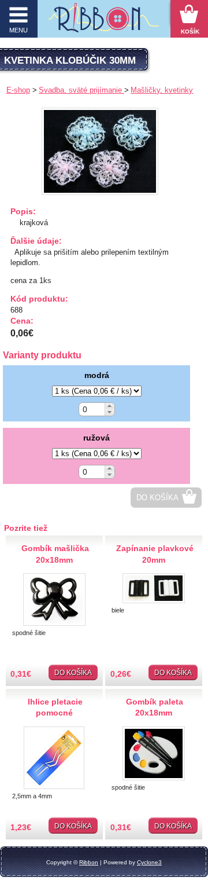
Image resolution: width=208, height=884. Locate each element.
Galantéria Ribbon (104, 22)
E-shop (18, 90)
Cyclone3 (149, 862)
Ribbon (88, 862)
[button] (109, 406)
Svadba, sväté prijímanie (81, 90)
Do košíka (157, 497)
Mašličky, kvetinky (162, 90)
